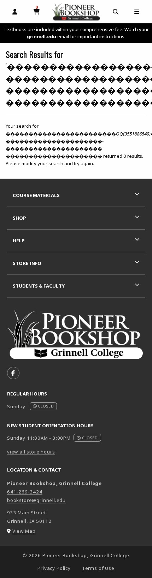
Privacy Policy (54, 568)
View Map (24, 531)
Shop (19, 218)
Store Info (27, 263)
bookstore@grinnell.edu (36, 500)
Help (19, 240)
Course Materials (36, 195)
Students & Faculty (39, 286)
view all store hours (31, 452)
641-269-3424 (24, 492)
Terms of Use (98, 568)
